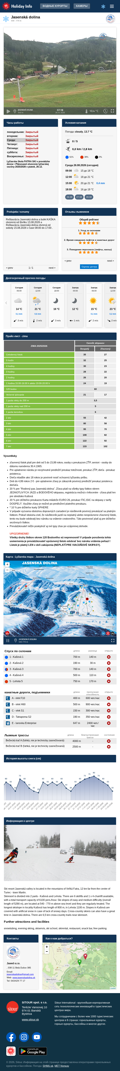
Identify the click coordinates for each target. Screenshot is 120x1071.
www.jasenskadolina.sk (23, 977)
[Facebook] (11, 1037)
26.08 (69, 197)
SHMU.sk (48, 1066)
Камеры (82, 6)
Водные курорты (55, 6)
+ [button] (47, 947)
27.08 (79, 197)
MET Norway (62, 1066)
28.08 (89, 197)
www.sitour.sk (30, 1019)
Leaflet (113, 988)
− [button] (47, 951)
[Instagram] (24, 1037)
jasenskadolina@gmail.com (20, 974)
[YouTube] (37, 1037)
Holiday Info (14, 4)
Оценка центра (89, 266)
